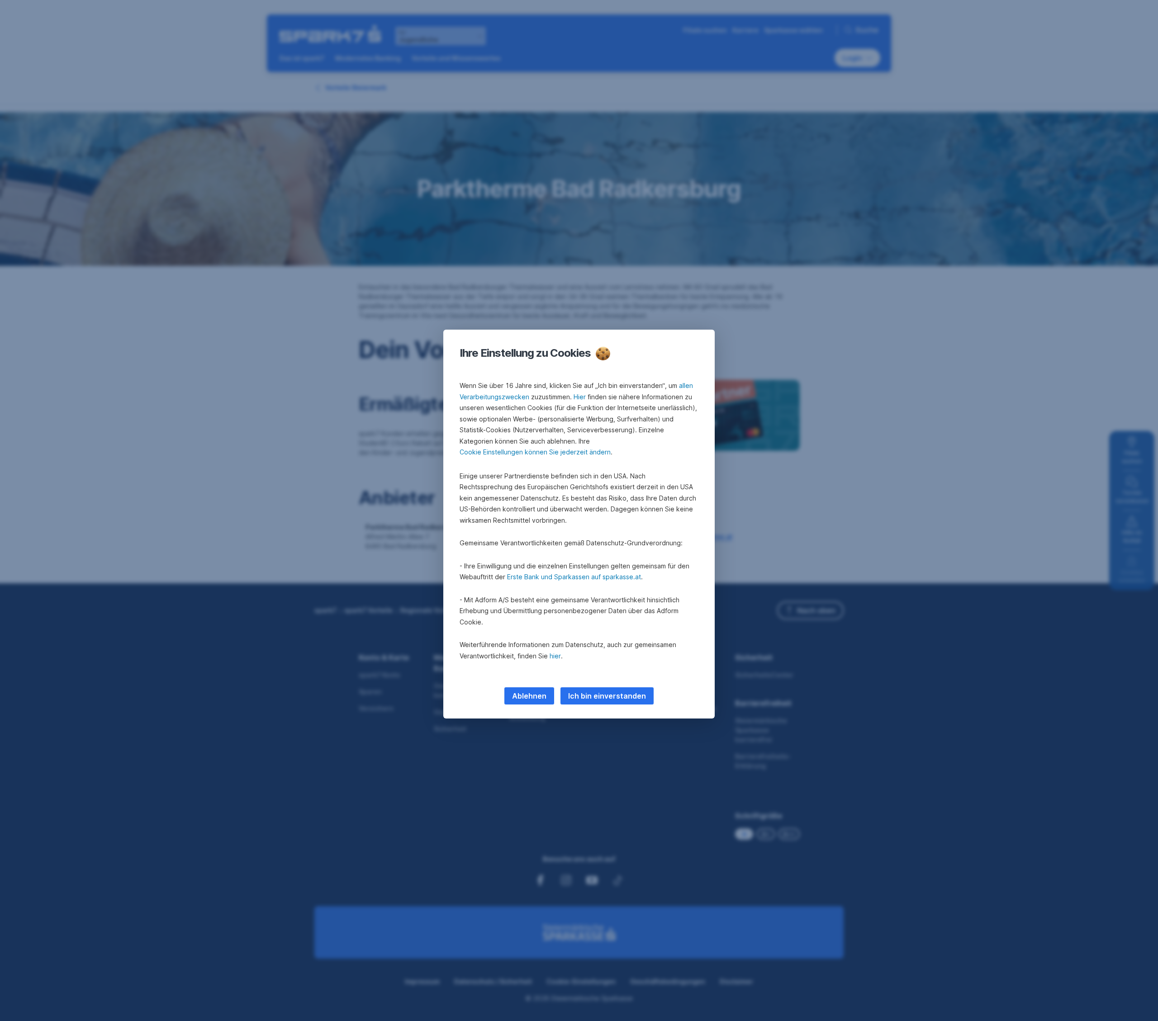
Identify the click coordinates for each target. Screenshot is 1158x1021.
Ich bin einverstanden (607, 695)
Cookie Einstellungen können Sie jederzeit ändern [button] (535, 452)
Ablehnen (529, 695)
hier (555, 656)
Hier (580, 397)
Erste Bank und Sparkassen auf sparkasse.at (574, 577)
